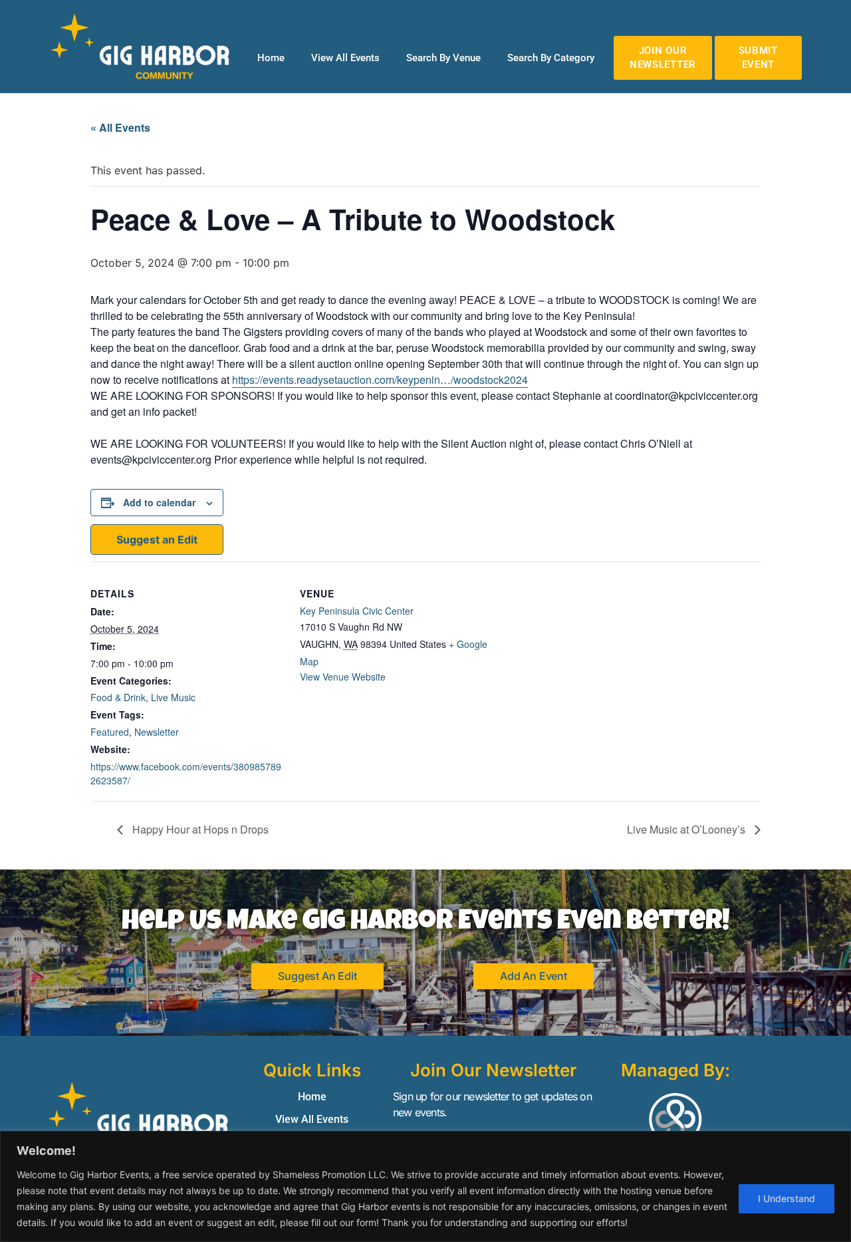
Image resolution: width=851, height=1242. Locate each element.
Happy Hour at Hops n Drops (199, 829)
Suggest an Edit (156, 539)
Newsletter (156, 731)
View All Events (345, 58)
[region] (425, 1186)
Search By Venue (443, 58)
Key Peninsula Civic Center (357, 610)
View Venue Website (343, 676)
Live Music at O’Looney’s (687, 829)
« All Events (120, 127)
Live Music (173, 697)
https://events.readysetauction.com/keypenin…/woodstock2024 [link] (380, 379)
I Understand (786, 1198)
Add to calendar (159, 502)
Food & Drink (118, 697)
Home (271, 58)
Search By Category (550, 58)
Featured (109, 731)
